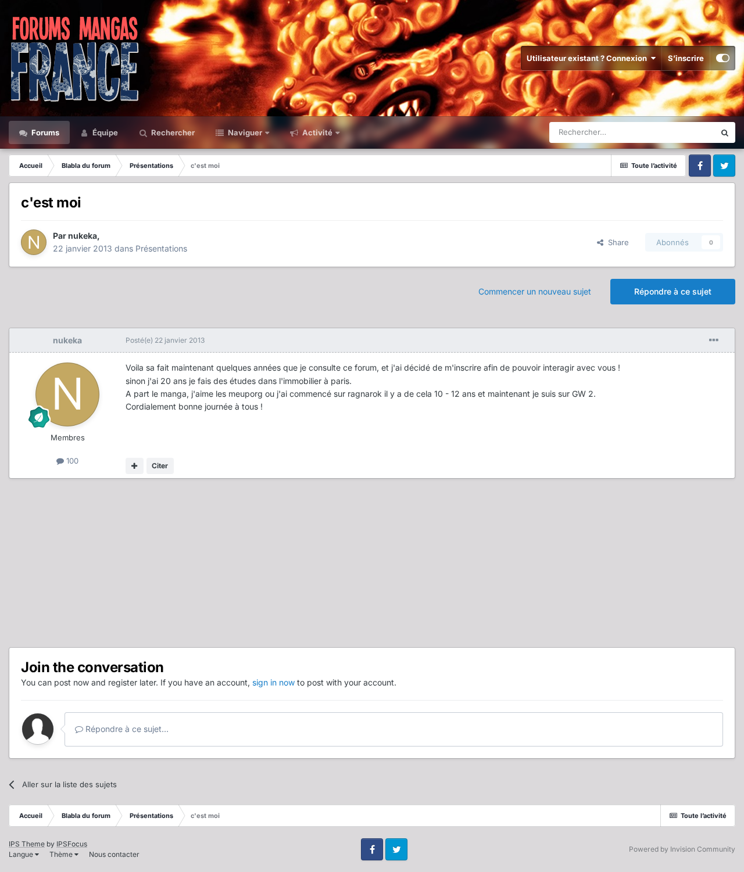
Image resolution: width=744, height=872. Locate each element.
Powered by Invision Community (682, 849)
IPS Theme (27, 843)
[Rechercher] (724, 132)
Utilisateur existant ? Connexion (588, 58)
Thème (61, 854)
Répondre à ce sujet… (126, 729)
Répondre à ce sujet (672, 291)
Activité (316, 132)
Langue (22, 854)
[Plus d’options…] (713, 340)
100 (71, 460)
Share (616, 242)
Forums (44, 132)
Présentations (161, 248)
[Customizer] (722, 58)
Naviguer (244, 132)
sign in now (273, 682)
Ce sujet (685, 132)
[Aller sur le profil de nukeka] (33, 242)
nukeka (82, 236)
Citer (160, 465)
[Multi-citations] (135, 466)
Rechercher (172, 132)
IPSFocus (71, 843)
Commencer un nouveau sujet (534, 291)
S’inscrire (686, 58)
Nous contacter (114, 854)
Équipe (104, 132)
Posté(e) (165, 340)
